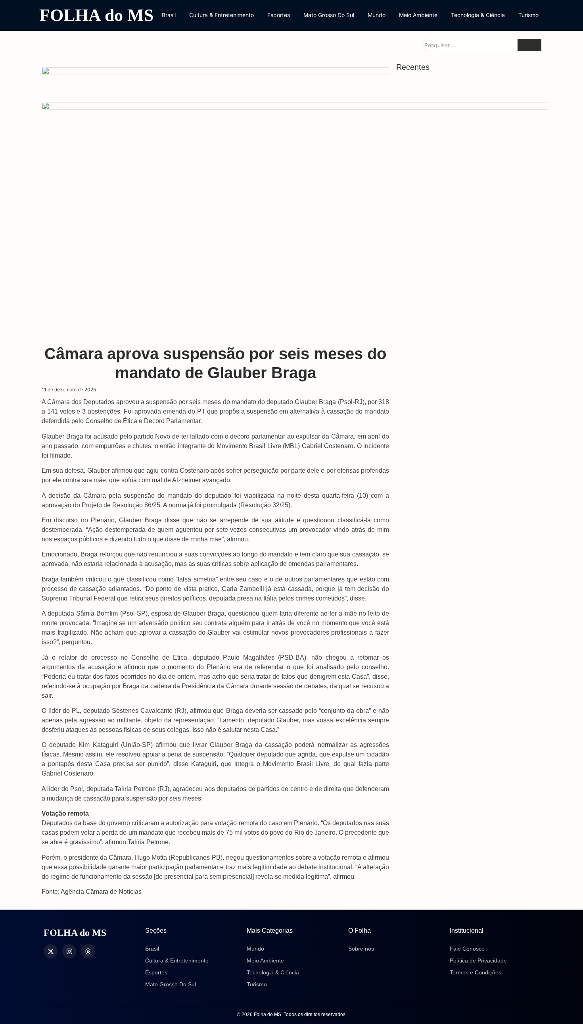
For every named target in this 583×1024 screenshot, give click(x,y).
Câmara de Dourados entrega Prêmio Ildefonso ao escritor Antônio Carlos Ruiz (467, 870)
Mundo (376, 15)
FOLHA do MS (96, 15)
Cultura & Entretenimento (221, 15)
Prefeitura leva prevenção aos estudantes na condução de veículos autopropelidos (468, 488)
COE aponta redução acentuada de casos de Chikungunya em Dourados (469, 404)
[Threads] (88, 951)
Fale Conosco (467, 948)
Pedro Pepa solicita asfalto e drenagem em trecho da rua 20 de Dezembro (470, 529)
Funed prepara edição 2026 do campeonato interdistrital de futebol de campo (464, 575)
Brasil (169, 15)
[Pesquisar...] (529, 45)
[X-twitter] (51, 951)
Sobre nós (361, 948)
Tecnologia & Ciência (478, 15)
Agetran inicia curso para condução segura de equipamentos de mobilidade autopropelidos (464, 742)
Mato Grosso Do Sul (328, 15)
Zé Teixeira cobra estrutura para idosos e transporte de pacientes (467, 838)
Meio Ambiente (418, 15)
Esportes (278, 15)
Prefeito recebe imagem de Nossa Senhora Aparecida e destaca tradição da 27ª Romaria (470, 692)
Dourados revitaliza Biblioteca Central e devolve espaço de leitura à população (465, 232)
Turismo (528, 15)
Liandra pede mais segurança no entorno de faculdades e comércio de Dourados (467, 446)
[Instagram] (69, 951)
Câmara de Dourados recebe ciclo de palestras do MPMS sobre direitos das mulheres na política (462, 792)
